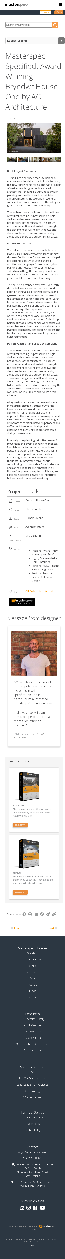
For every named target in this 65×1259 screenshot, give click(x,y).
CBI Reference (32, 1025)
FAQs (32, 1072)
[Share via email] (47, 914)
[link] (47, 12)
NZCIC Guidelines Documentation (32, 1044)
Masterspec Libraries (32, 948)
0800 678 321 (34, 1158)
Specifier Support (32, 1067)
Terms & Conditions (32, 1117)
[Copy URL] (54, 914)
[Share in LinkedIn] (36, 914)
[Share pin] (41, 914)
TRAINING (31, 1239)
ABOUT (38, 1241)
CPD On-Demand (32, 1097)
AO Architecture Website (39, 591)
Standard (32, 953)
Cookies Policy (32, 1130)
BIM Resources (32, 1050)
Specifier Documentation (32, 1078)
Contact (32, 1147)
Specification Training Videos (32, 1084)
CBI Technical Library (32, 1019)
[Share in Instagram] (30, 914)
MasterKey (32, 997)
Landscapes (32, 972)
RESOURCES (44, 1239)
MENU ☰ (9, 1239)
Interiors (32, 984)
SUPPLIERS (28, 1241)
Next (51, 928)
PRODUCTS (20, 1239)
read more (20, 825)
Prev (16, 928)
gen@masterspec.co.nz (34, 1152)
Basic (32, 978)
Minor (32, 991)
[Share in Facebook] (24, 914)
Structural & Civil (32, 959)
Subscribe (45, 12)
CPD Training (32, 1091)
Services (32, 966)
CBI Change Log (32, 1038)
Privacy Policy (32, 1123)
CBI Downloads (32, 1031)
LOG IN (59, 12)
